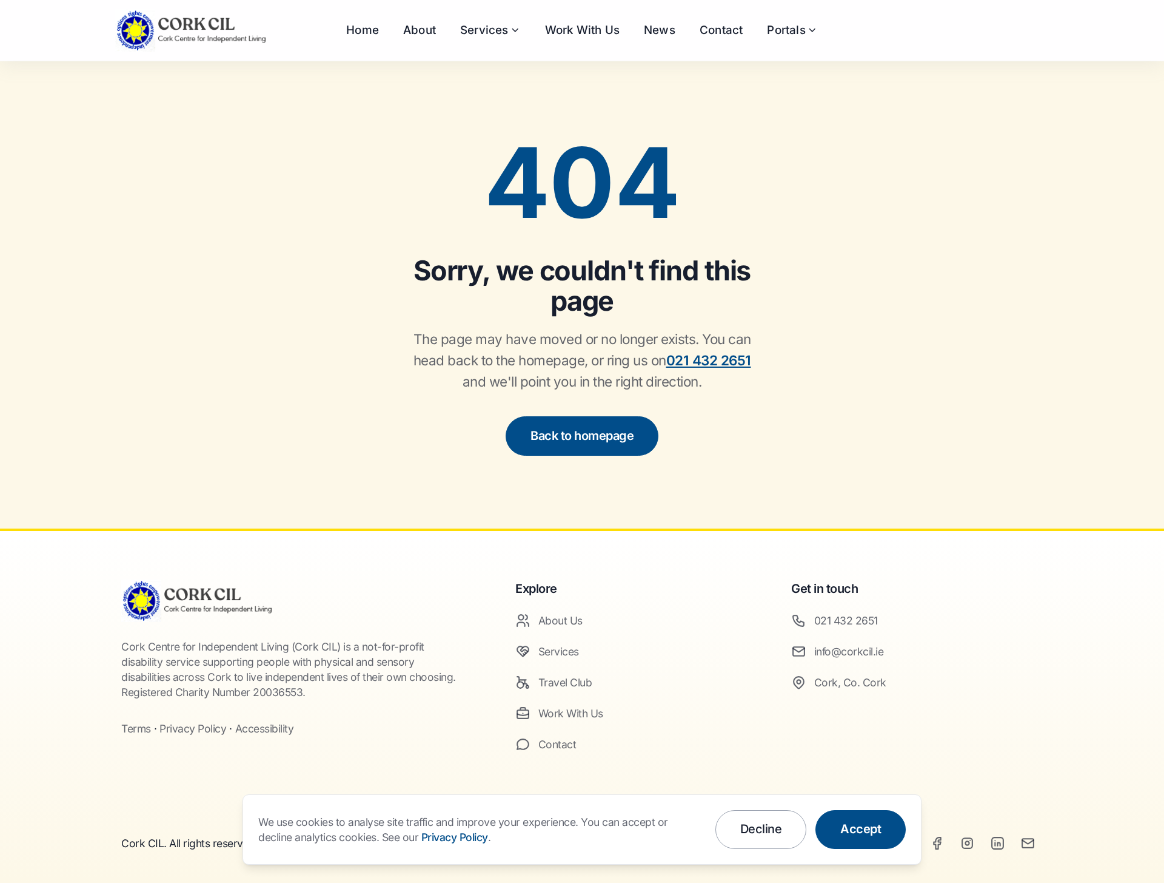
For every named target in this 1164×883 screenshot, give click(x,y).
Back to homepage (582, 435)
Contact (721, 30)
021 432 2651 (708, 360)
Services (484, 30)
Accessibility (264, 728)
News (659, 30)
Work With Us (582, 30)
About (419, 30)
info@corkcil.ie (848, 651)
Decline (761, 829)
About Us (560, 620)
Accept (860, 829)
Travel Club (565, 682)
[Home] (196, 601)
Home (362, 30)
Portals (786, 30)
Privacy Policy (192, 728)
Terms (136, 728)
